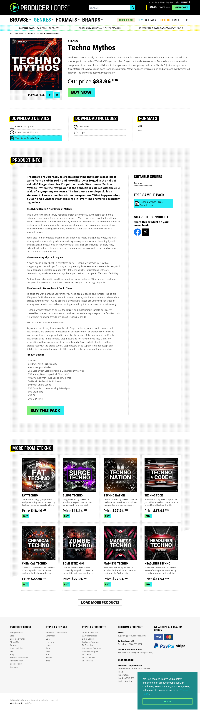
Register (169, 2)
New (140, 20)
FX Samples (87, 645)
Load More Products (100, 602)
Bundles (177, 20)
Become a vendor (18, 639)
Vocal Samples (88, 657)
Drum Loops (88, 639)
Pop (48, 648)
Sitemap (14, 667)
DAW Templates (89, 635)
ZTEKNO (73, 41)
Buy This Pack (45, 410)
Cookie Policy (16, 664)
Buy (25, 516)
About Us (14, 642)
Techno (138, 183)
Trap (48, 660)
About (151, 2)
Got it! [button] (167, 701)
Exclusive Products (90, 642)
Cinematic (50, 635)
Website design (17, 703)
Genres (42, 20)
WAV (140, 130)
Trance (49, 657)
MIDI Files (86, 654)
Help (162, 2)
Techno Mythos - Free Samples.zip (151, 203)
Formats (66, 20)
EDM (48, 639)
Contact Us (15, 645)
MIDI (140, 125)
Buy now (81, 92)
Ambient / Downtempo (56, 632)
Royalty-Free (33, 138)
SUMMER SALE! (126, 20)
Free (187, 20)
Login (176, 2)
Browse (19, 20)
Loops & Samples (90, 651)
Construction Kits (90, 632)
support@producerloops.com (132, 635)
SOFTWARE (151, 20)
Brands (91, 20)
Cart (181, 7)
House (49, 645)
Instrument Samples (91, 648)
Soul (48, 654)
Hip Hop (50, 642)
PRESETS (165, 20)
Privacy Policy (16, 660)
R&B (48, 651)
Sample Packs (16, 632)
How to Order (16, 648)
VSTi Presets (87, 660)
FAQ (12, 651)
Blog (157, 2)
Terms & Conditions (19, 657)
